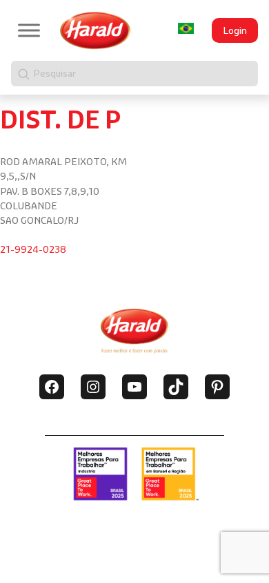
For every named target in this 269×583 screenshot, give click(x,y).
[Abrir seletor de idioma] (186, 28)
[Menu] (29, 30)
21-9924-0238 (33, 249)
